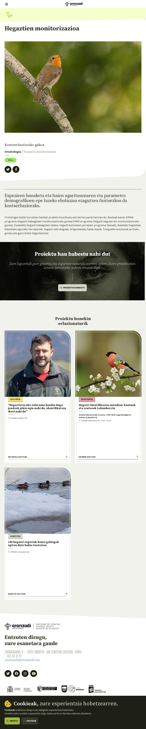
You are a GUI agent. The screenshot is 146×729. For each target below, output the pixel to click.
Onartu (13, 721)
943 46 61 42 (14, 656)
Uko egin (31, 721)
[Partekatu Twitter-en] (8, 169)
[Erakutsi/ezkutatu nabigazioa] (7, 4)
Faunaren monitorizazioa (39, 152)
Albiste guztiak (17, 594)
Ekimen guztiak (87, 457)
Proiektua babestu (74, 287)
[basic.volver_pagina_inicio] (74, 4)
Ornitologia (13, 152)
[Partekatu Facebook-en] (16, 169)
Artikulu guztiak (17, 457)
